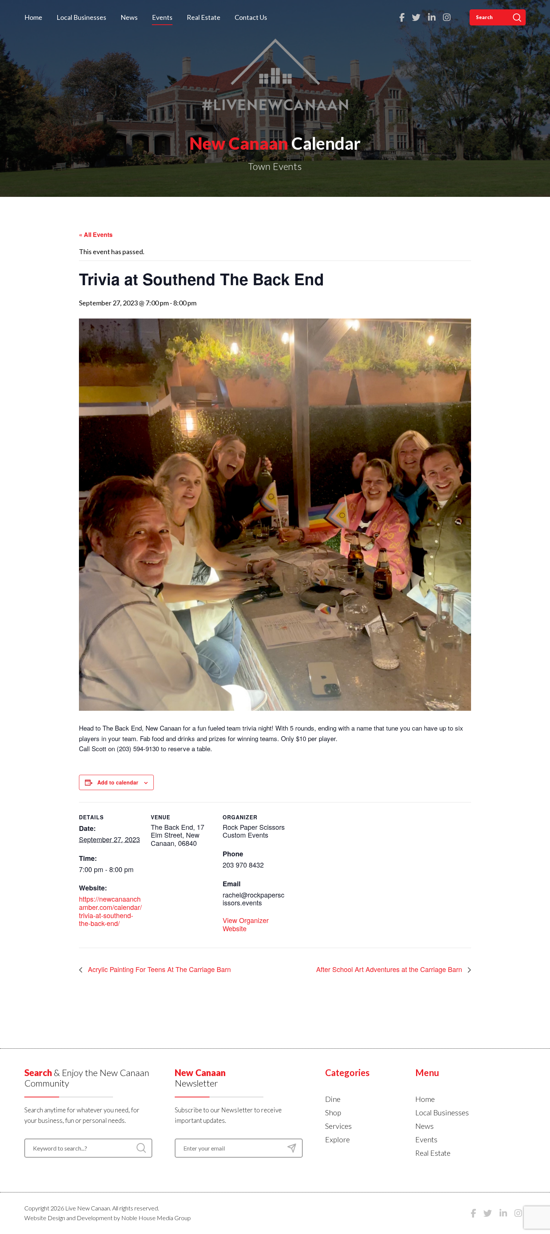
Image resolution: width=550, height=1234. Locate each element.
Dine (332, 1098)
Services (338, 1125)
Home (33, 17)
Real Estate (203, 17)
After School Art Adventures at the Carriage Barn (390, 969)
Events (162, 17)
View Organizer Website (246, 924)
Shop (333, 1112)
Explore (337, 1139)
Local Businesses (81, 17)
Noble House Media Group (156, 1217)
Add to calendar (117, 782)
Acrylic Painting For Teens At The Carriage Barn (158, 969)
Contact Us (251, 17)
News (129, 17)
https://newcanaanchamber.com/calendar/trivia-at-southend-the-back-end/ (110, 911)
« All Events (96, 234)
